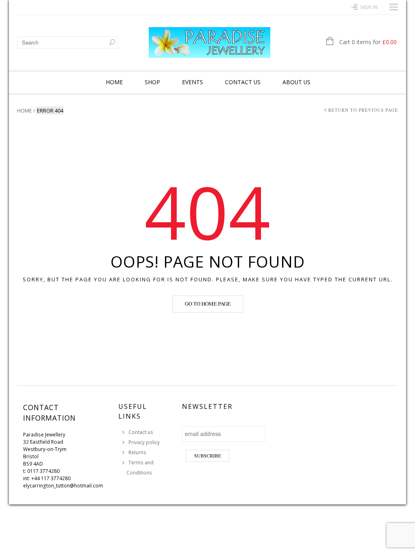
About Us (296, 82)
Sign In (369, 7)
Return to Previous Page (363, 110)
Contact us (243, 82)
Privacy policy (144, 442)
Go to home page (208, 303)
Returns (137, 452)
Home (114, 82)
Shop (152, 82)
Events (192, 82)
